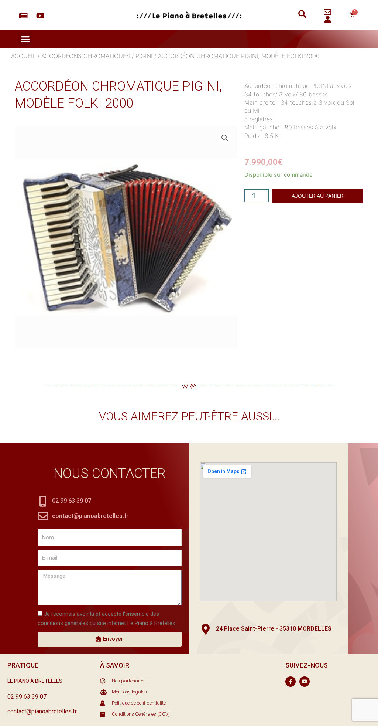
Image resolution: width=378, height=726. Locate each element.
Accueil (23, 56)
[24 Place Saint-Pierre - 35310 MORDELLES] (205, 629)
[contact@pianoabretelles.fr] (43, 516)
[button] (302, 15)
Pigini (143, 56)
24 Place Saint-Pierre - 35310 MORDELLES (273, 628)
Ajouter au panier (317, 196)
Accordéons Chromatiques (85, 56)
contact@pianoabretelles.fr (90, 515)
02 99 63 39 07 (71, 500)
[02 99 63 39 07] (43, 501)
